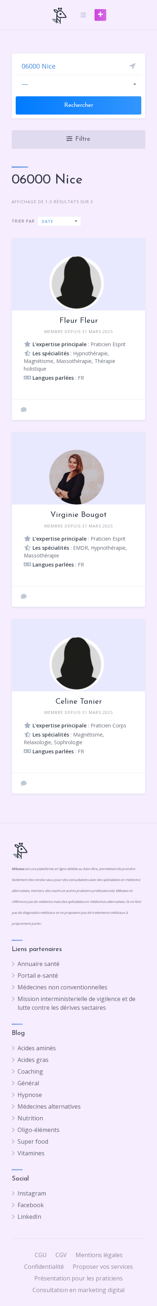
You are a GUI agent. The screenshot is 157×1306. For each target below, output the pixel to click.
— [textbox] (25, 84)
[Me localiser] (132, 66)
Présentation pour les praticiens (78, 1278)
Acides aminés (37, 1048)
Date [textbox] (47, 221)
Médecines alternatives (49, 1106)
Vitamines (31, 1153)
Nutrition (30, 1118)
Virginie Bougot (78, 515)
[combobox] (78, 84)
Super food (33, 1141)
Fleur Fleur (79, 321)
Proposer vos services (103, 1267)
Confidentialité (44, 1267)
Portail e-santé (38, 975)
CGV (61, 1255)
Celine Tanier (78, 702)
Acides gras (33, 1060)
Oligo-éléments (39, 1130)
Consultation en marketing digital (78, 1290)
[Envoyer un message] (24, 409)
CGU (41, 1255)
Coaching (30, 1071)
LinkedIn (29, 1217)
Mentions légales (99, 1255)
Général (28, 1083)
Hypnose (30, 1095)
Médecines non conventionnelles (62, 987)
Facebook (31, 1205)
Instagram (32, 1193)
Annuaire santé (39, 964)
